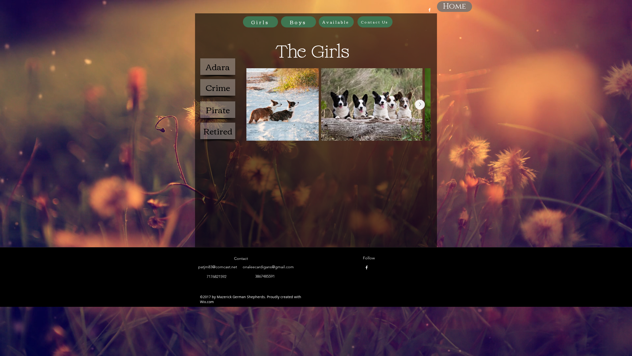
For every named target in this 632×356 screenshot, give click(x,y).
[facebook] (429, 9)
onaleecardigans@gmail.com (268, 267)
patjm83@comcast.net (217, 267)
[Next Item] (420, 105)
